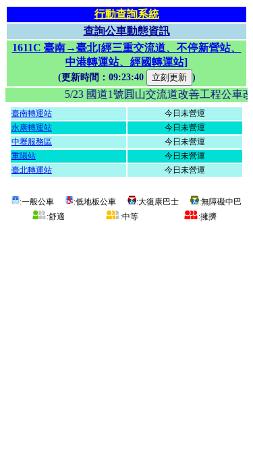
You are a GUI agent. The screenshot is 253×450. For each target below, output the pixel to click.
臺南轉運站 (31, 113)
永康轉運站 (31, 127)
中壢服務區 (31, 141)
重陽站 (23, 156)
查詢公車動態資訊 (127, 30)
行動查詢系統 (126, 14)
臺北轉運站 (31, 170)
